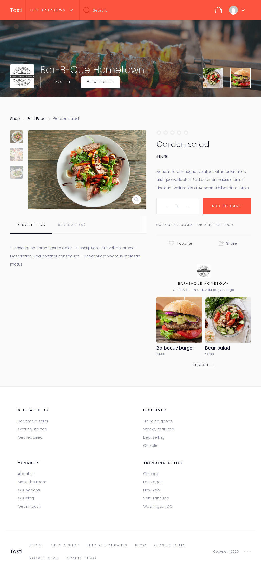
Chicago (151, 473)
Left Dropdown (48, 10)
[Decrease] (167, 206)
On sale (150, 445)
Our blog (26, 498)
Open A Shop (65, 545)
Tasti (16, 10)
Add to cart (227, 206)
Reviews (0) (72, 224)
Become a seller (33, 421)
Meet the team (32, 481)
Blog (141, 545)
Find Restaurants (107, 545)
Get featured (30, 437)
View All (201, 365)
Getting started (32, 429)
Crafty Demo (82, 558)
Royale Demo (44, 558)
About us (26, 473)
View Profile (100, 82)
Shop (15, 118)
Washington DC (158, 506)
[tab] (31, 225)
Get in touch (29, 506)
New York (151, 490)
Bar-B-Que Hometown (203, 283)
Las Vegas (153, 481)
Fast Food (36, 118)
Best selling (153, 437)
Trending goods (158, 421)
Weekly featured (158, 429)
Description (31, 224)
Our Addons (29, 490)
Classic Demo (170, 545)
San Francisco (156, 498)
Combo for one (196, 225)
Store (36, 545)
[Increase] (188, 206)
